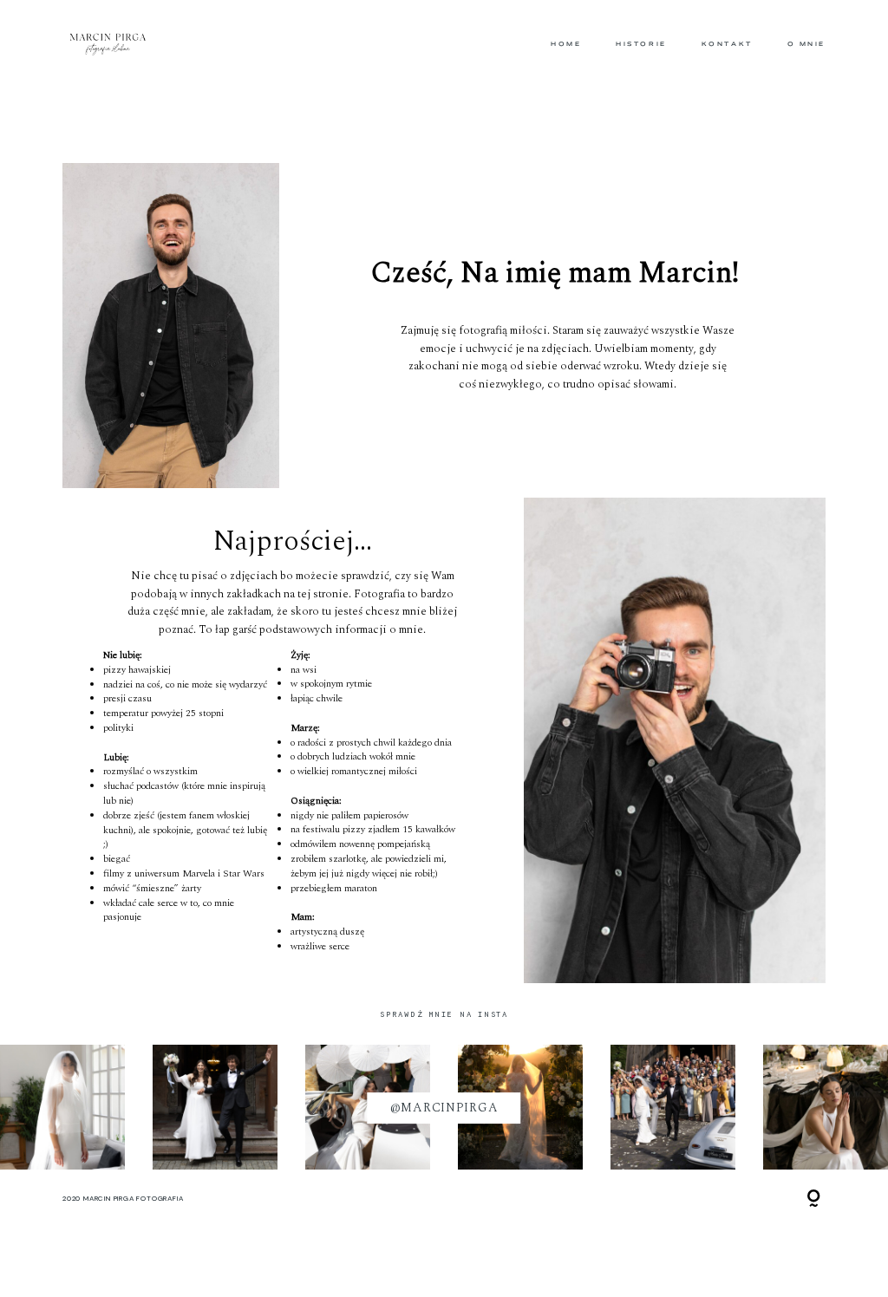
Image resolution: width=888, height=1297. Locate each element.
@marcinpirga (444, 1108)
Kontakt (727, 44)
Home (566, 44)
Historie (641, 44)
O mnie (806, 44)
